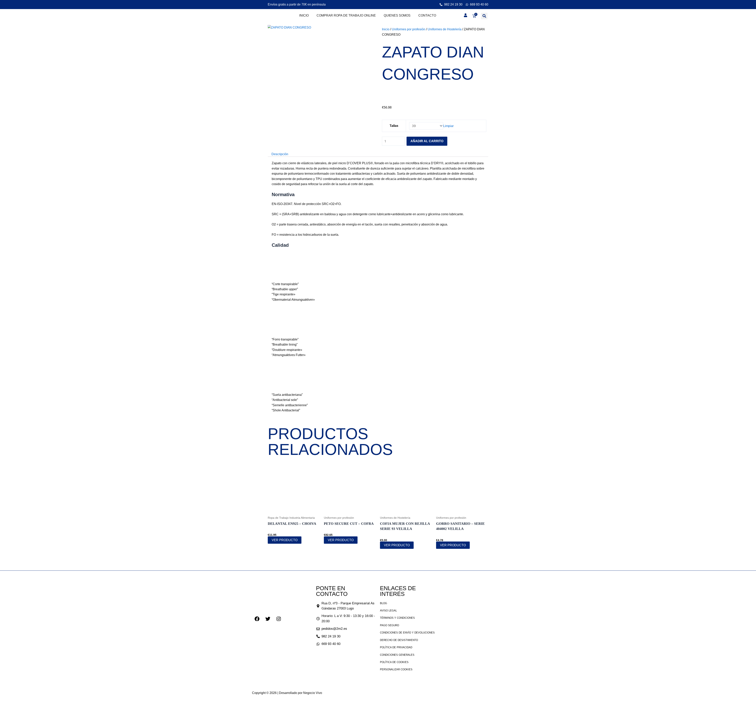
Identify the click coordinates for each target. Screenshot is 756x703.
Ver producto (284, 540)
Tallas (394, 125)
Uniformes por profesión (408, 29)
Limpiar (448, 126)
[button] (484, 16)
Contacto (427, 15)
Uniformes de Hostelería (444, 29)
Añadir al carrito (426, 141)
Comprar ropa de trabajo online (346, 15)
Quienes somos (397, 15)
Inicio (304, 15)
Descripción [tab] (279, 154)
